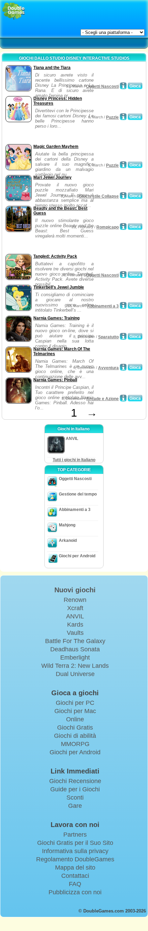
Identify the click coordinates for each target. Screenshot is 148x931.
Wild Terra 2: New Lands (75, 665)
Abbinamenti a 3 (103, 306)
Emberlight (75, 657)
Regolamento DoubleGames (75, 859)
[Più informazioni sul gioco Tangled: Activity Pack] (123, 274)
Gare (75, 805)
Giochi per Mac (75, 711)
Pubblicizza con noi (75, 892)
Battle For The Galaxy (75, 641)
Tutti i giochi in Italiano (74, 459)
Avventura (108, 367)
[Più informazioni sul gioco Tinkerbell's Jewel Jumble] (123, 305)
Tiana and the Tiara (52, 67)
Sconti (75, 797)
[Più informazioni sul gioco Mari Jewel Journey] (123, 195)
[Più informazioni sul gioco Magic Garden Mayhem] (123, 164)
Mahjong (67, 525)
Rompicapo (107, 227)
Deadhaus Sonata (75, 649)
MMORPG (75, 744)
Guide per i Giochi (75, 789)
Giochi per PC (75, 702)
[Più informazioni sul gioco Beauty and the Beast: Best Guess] (123, 226)
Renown (75, 599)
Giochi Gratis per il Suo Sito (75, 842)
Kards (75, 624)
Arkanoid (68, 540)
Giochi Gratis (75, 727)
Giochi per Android (77, 556)
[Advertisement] (59, 133)
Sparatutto (108, 337)
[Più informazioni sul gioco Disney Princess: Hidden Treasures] (123, 116)
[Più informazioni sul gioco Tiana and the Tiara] (123, 85)
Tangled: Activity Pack (55, 256)
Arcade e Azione (102, 398)
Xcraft (75, 608)
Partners (75, 834)
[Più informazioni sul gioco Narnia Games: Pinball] (123, 398)
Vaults (75, 632)
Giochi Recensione (75, 781)
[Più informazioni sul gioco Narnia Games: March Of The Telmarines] (123, 367)
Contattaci (75, 875)
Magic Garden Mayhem (55, 146)
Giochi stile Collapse (99, 196)
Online (75, 719)
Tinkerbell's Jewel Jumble (58, 287)
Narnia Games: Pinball (55, 379)
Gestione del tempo (78, 494)
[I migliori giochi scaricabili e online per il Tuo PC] (13, 11)
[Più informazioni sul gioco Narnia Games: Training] (123, 336)
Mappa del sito (75, 867)
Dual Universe (75, 674)
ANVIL (75, 616)
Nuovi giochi (75, 590)
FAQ (75, 884)
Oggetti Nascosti (102, 86)
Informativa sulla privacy (75, 851)
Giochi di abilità (75, 735)
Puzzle (112, 117)
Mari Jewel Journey (52, 177)
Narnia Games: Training (56, 318)
